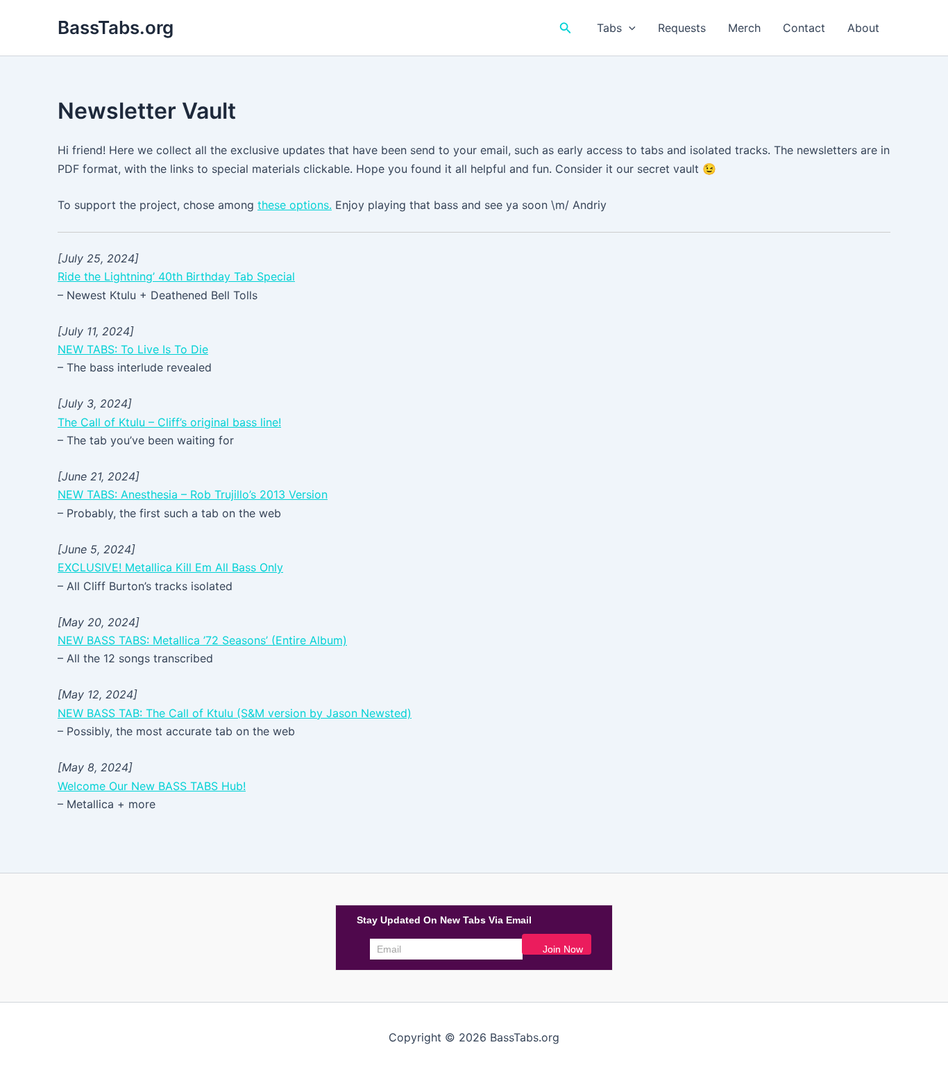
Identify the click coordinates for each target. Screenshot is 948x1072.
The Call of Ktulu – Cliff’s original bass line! (169, 422)
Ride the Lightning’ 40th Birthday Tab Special (176, 276)
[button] (565, 28)
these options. (294, 205)
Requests (682, 28)
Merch (744, 28)
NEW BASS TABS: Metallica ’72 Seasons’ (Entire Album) (202, 640)
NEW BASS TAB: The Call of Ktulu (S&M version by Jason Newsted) (235, 713)
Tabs (609, 28)
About (863, 28)
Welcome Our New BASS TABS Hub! (152, 786)
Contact (804, 28)
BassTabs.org (115, 27)
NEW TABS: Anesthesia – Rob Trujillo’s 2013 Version (193, 494)
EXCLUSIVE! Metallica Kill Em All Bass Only (170, 567)
